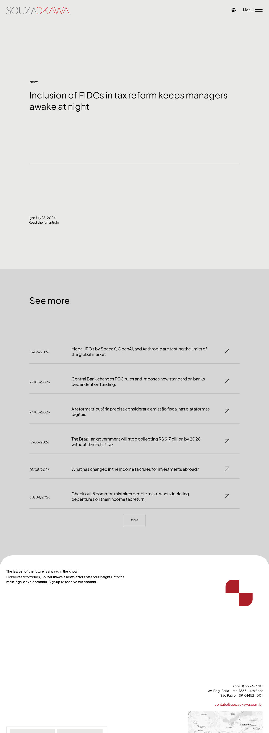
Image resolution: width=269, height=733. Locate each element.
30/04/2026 (39, 497)
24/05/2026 (39, 412)
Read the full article (44, 222)
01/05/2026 (39, 470)
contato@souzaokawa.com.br (239, 704)
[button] (134, 520)
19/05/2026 (39, 442)
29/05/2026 (39, 382)
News (33, 82)
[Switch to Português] (234, 10)
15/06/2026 (39, 352)
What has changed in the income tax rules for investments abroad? (135, 469)
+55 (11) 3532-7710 (247, 686)
